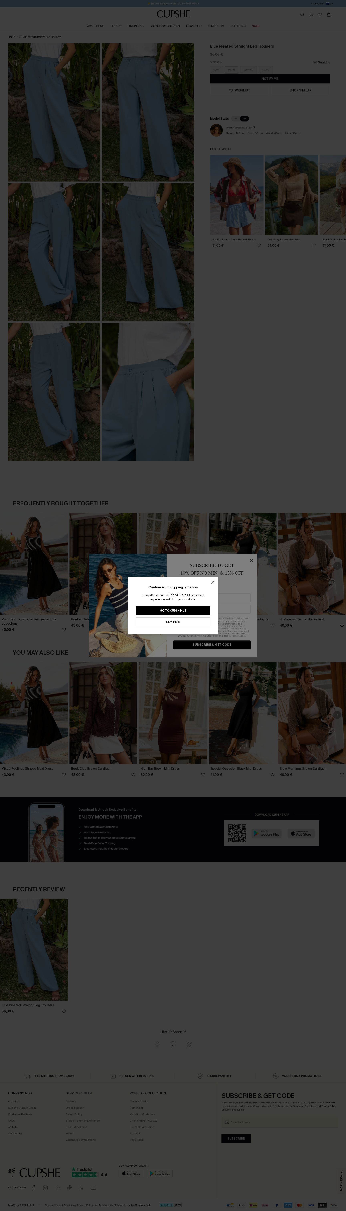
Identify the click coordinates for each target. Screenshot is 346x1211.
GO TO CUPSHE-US (173, 611)
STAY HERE (173, 622)
